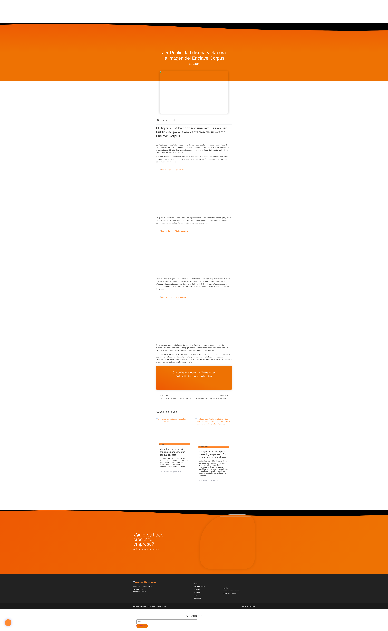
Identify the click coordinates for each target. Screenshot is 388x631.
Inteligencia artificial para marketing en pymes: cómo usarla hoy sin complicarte (213, 454)
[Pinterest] (141, 595)
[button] (8, 622)
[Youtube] (151, 595)
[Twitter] (138, 595)
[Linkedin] (148, 595)
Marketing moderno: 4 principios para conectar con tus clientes (172, 452)
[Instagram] (144, 595)
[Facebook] (134, 595)
